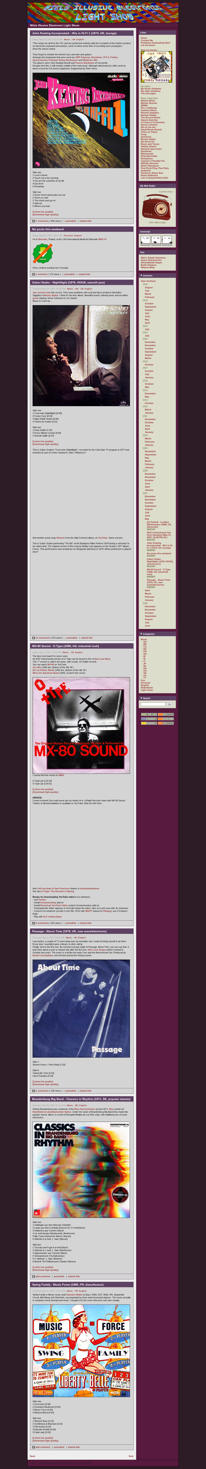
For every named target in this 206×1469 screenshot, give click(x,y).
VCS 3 (106, 57)
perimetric (146, 137)
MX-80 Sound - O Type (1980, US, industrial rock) (158, 572)
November (150, 345)
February (149, 297)
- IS (143, 658)
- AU (144, 642)
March (148, 294)
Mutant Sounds (149, 103)
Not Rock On (147, 141)
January (149, 377)
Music (67, 39)
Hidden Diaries (148, 146)
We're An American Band (46, 673)
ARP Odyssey (82, 57)
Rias (111, 1109)
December (150, 342)
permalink (71, 221)
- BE (144, 644)
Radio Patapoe (148, 265)
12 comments (42, 638)
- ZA (144, 675)
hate (48, 292)
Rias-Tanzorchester (84, 1109)
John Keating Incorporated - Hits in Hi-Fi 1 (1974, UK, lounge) (160, 545)
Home (144, 38)
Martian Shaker (149, 115)
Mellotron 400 (90, 60)
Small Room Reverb (151, 129)
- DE (76, 1105)
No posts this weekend (159, 553)
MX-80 (50, 664)
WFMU (144, 105)
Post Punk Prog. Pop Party (155, 168)
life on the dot (148, 127)
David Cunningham (43, 955)
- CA (144, 646)
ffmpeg (107, 911)
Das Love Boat (102, 659)
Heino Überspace (150, 166)
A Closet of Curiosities (153, 122)
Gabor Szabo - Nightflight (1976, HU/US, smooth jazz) (160, 561)
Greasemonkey (48, 902)
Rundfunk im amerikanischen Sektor (52, 1112)
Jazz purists (39, 292)
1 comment (41, 274)
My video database (151, 91)
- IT (143, 661)
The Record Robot (150, 117)
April (147, 323)
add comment (43, 1276)
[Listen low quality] (43, 212)
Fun (143, 680)
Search (146, 698)
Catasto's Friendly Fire (153, 161)
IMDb (61, 775)
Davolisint (96, 57)
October (149, 303)
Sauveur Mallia (74, 1294)
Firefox (42, 900)
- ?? (144, 678)
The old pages (148, 93)
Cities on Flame (149, 132)
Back (32, 1456)
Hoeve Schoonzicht (151, 260)
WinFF (88, 911)
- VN (144, 673)
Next (131, 1456)
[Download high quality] (45, 214)
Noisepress (147, 158)
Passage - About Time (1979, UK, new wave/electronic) (158, 582)
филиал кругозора (151, 149)
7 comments (42, 221)
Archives (147, 275)
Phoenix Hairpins (150, 112)
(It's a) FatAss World (43, 670)
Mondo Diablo (148, 139)
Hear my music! (149, 50)
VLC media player (52, 916)
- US (81, 289)
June (147, 316)
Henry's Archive (149, 125)
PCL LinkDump (149, 108)
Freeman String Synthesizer (63, 60)
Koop (144, 134)
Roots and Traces (150, 144)
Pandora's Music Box (152, 173)
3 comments (42, 923)
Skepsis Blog (148, 267)
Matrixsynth (147, 153)
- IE (143, 656)
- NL (144, 666)
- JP (144, 663)
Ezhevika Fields (149, 156)
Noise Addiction (149, 175)
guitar (36, 298)
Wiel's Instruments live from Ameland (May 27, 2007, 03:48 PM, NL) (159, 535)
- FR (76, 1291)
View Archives (148, 281)
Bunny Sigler (51, 295)
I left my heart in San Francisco (53, 888)
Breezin (61, 538)
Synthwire (146, 151)
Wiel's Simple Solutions (153, 258)
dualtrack (146, 170)
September (150, 307)
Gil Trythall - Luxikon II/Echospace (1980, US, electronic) (159, 524)
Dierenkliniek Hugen (151, 262)
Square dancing (149, 120)
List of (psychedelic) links (154, 178)
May (147, 319)
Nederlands (147, 687)
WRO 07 (102, 239)
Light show (147, 690)
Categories (148, 634)
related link (85, 221)
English (80, 39)
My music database (151, 88)
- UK (73, 39)
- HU (76, 289)
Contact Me (147, 40)
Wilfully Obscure (149, 163)
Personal (68, 235)
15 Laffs (37, 667)
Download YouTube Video (54, 905)
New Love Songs (97, 950)
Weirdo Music (148, 100)
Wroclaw (42, 239)
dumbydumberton (89, 888)
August (149, 287)
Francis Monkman (84, 63)
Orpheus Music (149, 110)
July (147, 290)
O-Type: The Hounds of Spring (58, 891)
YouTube (102, 538)
